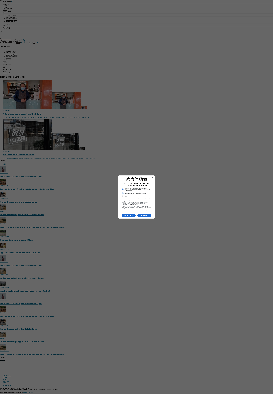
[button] (136, 196)
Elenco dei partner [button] (134, 204)
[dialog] (136, 197)
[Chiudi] (153, 177)
